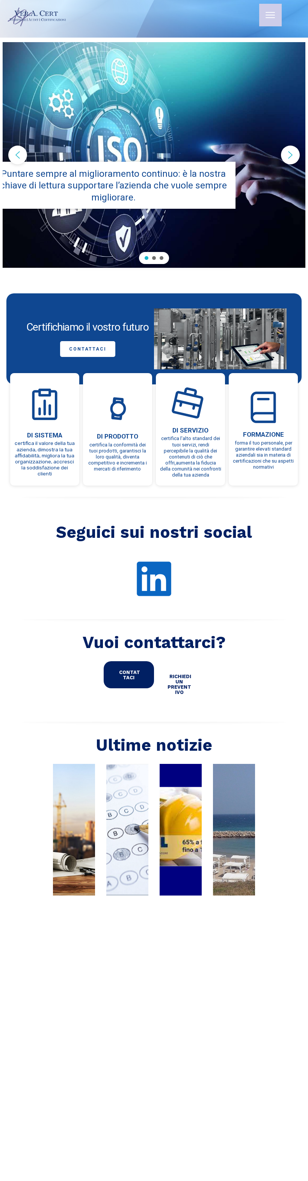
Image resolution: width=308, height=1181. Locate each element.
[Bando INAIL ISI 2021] (181, 830)
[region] (154, 155)
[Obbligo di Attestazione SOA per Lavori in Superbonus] (74, 830)
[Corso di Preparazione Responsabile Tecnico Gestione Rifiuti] (127, 830)
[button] (17, 155)
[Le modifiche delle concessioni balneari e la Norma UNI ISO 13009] (234, 830)
